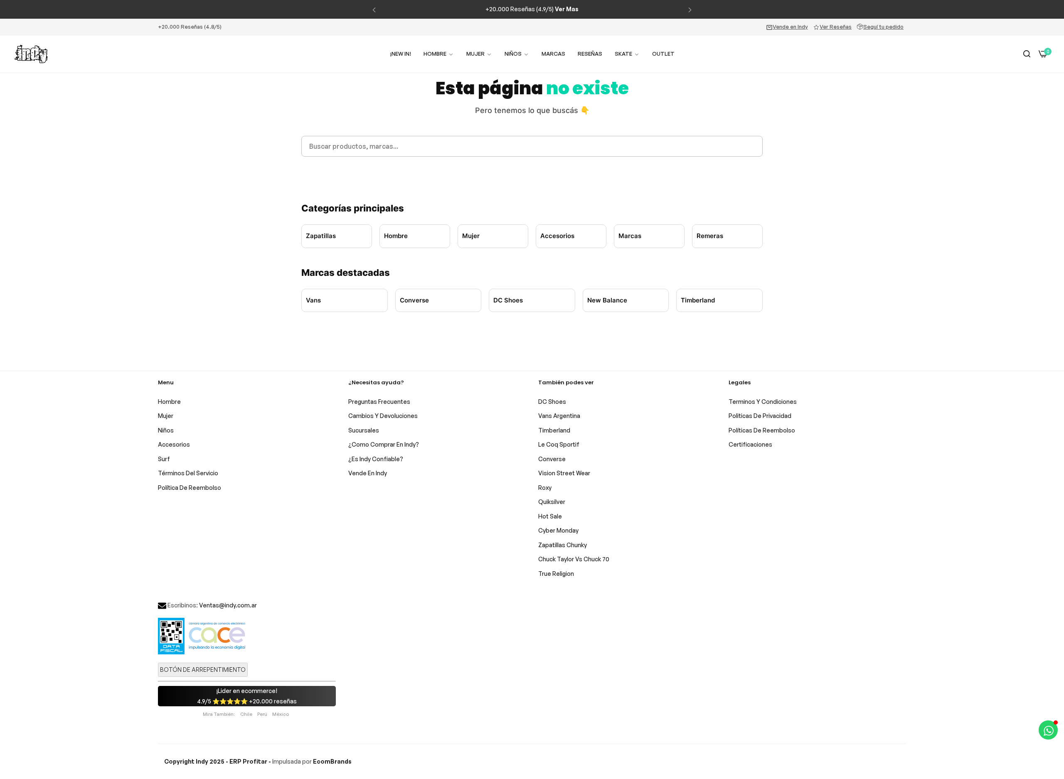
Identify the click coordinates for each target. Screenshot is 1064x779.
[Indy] (31, 54)
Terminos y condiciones (763, 401)
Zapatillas (321, 236)
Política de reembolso (189, 487)
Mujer (471, 236)
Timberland (698, 300)
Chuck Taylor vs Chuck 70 (573, 559)
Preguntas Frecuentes (379, 401)
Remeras (710, 236)
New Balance (607, 300)
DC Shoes (508, 300)
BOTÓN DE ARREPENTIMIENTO (203, 669)
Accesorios (557, 236)
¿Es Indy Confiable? (375, 458)
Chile (246, 714)
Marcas (629, 236)
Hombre (396, 236)
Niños (166, 430)
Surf (164, 458)
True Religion (556, 573)
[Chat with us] (1048, 730)
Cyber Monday (558, 530)
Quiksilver (551, 501)
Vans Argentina (559, 415)
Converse (414, 300)
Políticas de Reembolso (762, 430)
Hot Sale (550, 516)
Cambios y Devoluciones (383, 415)
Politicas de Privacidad (760, 415)
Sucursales (363, 430)
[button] (374, 9)
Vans (313, 300)
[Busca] (1026, 54)
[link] (479, 54)
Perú (262, 714)
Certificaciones (750, 444)
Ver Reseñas (836, 26)
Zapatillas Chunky (562, 544)
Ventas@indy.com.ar (228, 605)
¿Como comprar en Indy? (383, 444)
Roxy (545, 487)
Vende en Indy (790, 26)
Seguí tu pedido (883, 26)
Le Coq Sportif (558, 444)
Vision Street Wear (564, 473)
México (280, 714)
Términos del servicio (188, 473)
